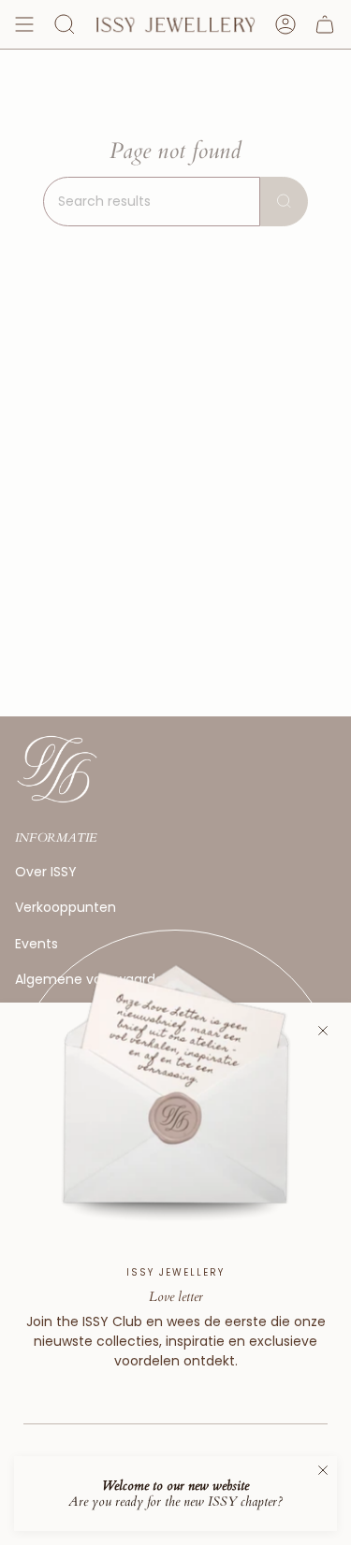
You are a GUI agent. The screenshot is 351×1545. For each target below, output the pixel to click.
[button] (64, 24)
